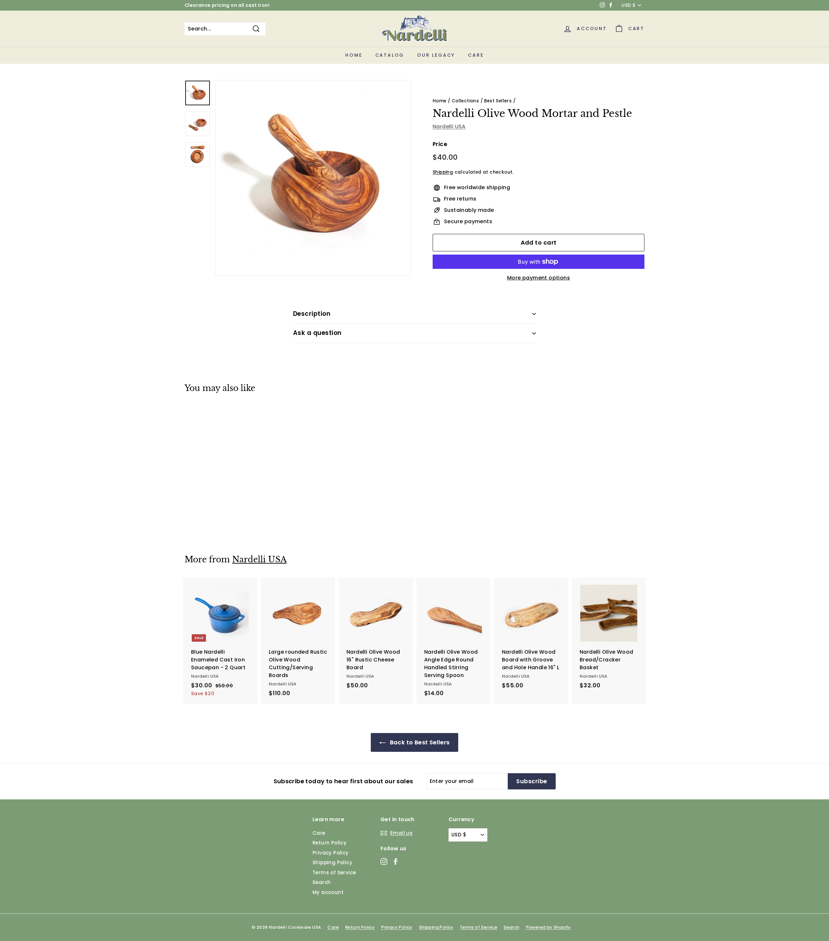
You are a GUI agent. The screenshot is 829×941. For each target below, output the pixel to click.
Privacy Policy (330, 852)
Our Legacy (436, 55)
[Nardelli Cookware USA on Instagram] (383, 861)
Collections (465, 101)
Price (440, 144)
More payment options (538, 277)
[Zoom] (313, 177)
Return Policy (329, 842)
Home (353, 55)
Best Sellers (498, 101)
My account (328, 892)
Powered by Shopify (548, 927)
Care (475, 55)
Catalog (389, 55)
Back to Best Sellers (418, 742)
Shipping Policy (332, 862)
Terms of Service (334, 872)
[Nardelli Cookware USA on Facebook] (395, 861)
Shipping (443, 172)
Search (321, 882)
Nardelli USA (449, 126)
